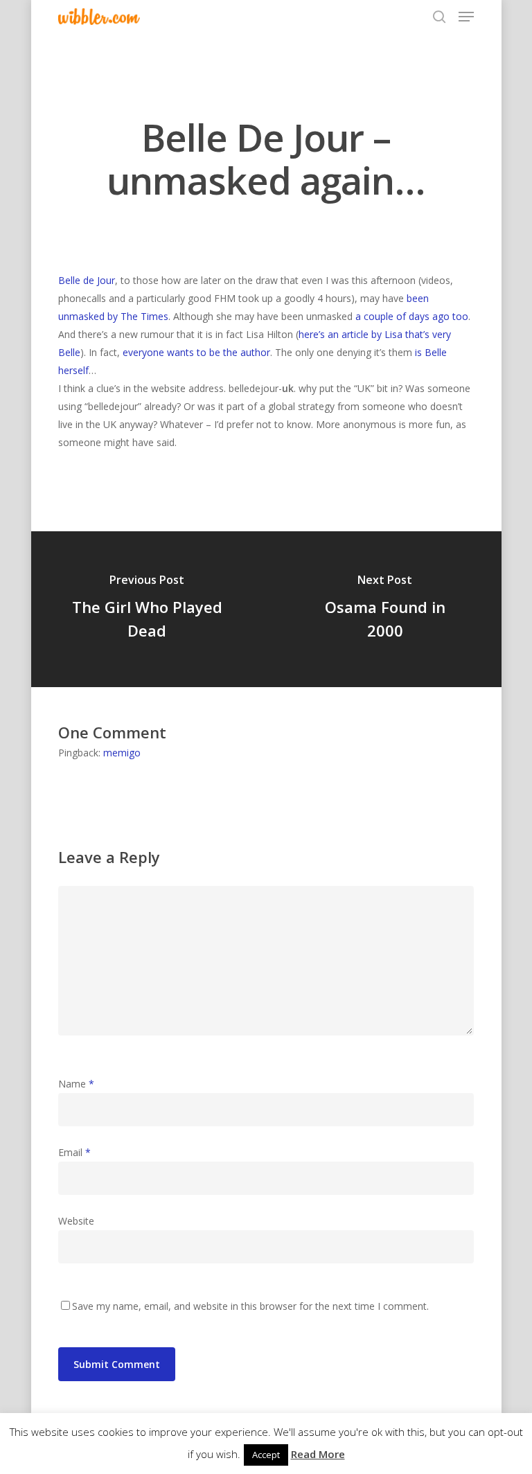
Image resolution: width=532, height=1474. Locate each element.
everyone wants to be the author (196, 352)
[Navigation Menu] (466, 17)
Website (76, 1220)
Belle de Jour (86, 280)
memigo (122, 752)
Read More (318, 1454)
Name (76, 1083)
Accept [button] (266, 1454)
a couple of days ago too (411, 316)
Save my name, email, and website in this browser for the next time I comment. (250, 1306)
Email (74, 1152)
